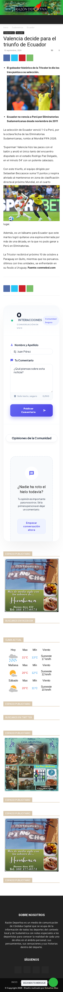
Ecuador (31, 27)
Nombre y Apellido (26, 345)
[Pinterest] (22, 58)
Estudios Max (51, 987)
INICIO (14, 982)
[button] (5, 19)
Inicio (5, 27)
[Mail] (36, 969)
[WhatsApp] (30, 58)
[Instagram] (27, 969)
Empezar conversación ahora (31, 526)
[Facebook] (6, 58)
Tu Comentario (24, 360)
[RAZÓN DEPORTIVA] (31, 7)
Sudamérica (17, 27)
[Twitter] (14, 58)
